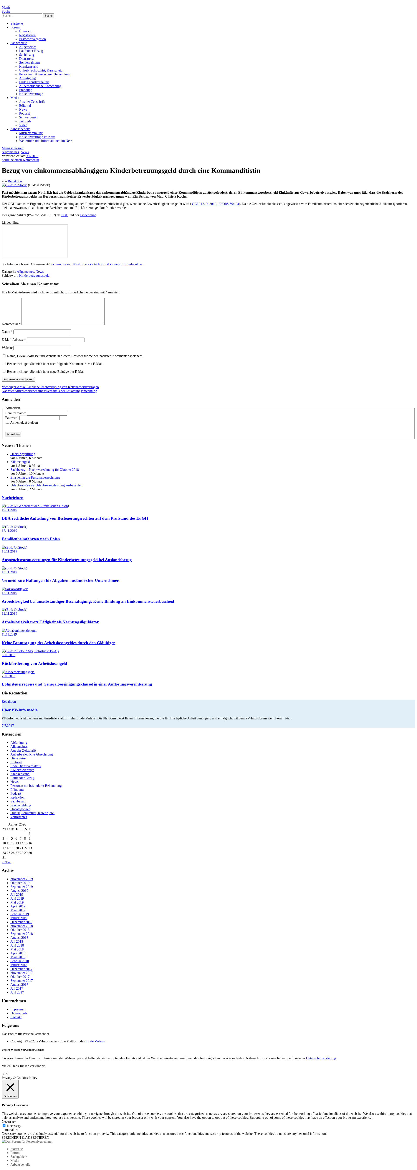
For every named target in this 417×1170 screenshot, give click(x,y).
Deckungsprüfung (22, 454)
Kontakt (16, 1017)
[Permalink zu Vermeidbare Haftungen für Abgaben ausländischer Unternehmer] (14, 568)
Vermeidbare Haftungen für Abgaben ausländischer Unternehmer (60, 580)
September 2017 (21, 980)
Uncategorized (20, 809)
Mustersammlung (31, 133)
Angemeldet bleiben (24, 422)
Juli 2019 (16, 894)
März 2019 (17, 910)
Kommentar (11, 324)
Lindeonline (88, 215)
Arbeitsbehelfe (20, 129)
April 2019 (17, 906)
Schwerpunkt (28, 117)
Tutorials (25, 121)
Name (7, 331)
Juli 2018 (16, 941)
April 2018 (17, 953)
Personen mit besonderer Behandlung (44, 74)
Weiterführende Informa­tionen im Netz (45, 141)
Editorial (25, 105)
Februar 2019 (19, 914)
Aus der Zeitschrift (32, 101)
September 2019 (21, 887)
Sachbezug (26, 55)
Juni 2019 (17, 898)
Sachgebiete (18, 43)
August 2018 (19, 937)
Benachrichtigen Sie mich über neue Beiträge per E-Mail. (46, 371)
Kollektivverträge (31, 94)
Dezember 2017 (21, 969)
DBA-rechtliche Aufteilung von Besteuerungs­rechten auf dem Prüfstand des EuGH (75, 518)
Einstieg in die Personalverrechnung (35, 477)
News (23, 109)
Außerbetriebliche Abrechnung (40, 86)
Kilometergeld (20, 462)
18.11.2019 (9, 531)
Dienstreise (26, 58)
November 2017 (21, 973)
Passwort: (12, 417)
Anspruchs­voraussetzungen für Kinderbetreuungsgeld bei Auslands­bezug (67, 560)
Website (7, 348)
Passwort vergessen (32, 39)
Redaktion (15, 181)
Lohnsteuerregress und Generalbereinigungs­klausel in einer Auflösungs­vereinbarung (77, 684)
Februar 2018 (19, 961)
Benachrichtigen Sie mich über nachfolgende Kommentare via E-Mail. (55, 364)
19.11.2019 (9, 510)
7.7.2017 (8, 725)
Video (23, 125)
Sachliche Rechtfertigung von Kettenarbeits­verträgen (50, 387)
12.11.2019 (9, 593)
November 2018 (21, 926)
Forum (15, 27)
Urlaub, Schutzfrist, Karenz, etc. (41, 70)
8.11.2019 (8, 655)
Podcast (24, 113)
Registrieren (27, 35)
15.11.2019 (9, 551)
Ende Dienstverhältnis (34, 82)
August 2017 (19, 984)
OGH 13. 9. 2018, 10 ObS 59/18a (215, 204)
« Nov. (6, 862)
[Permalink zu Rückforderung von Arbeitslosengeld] (30, 651)
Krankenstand (28, 66)
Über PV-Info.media (20, 710)
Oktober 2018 (20, 930)
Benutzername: (16, 413)
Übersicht (25, 31)
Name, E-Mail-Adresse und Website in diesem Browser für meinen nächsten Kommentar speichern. (75, 356)
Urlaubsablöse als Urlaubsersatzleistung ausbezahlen (46, 485)
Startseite (16, 23)
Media (14, 98)
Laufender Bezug (31, 51)
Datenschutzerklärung (321, 1058)
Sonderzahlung (29, 62)
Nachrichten (12, 497)
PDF (64, 215)
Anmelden (13, 434)
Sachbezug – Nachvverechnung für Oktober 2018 (44, 469)
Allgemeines (27, 47)
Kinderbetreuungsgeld (34, 275)
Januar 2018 (18, 965)
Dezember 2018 (21, 922)
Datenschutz (18, 1013)
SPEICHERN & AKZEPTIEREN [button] (25, 1137)
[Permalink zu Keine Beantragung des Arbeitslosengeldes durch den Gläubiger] (19, 630)
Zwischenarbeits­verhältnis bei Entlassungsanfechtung (49, 391)
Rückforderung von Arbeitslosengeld (34, 663)
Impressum (17, 1009)
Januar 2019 (18, 918)
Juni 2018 (17, 945)
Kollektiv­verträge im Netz (37, 137)
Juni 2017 (17, 992)
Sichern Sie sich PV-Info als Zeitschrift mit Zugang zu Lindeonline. (96, 264)
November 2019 (21, 879)
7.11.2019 (8, 676)
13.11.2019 (9, 572)
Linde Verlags (95, 1041)
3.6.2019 (32, 156)
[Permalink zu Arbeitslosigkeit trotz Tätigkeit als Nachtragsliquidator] (14, 609)
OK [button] (5, 1074)
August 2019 (19, 890)
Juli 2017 (16, 988)
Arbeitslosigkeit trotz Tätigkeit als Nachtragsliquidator (50, 622)
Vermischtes (18, 817)
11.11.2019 (9, 634)
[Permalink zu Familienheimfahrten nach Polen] (14, 527)
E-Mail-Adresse (14, 339)
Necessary (14, 1126)
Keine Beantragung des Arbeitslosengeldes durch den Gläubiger (58, 643)
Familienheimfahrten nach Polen (31, 539)
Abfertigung (27, 78)
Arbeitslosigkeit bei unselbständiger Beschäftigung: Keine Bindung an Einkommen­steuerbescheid (88, 601)
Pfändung (25, 90)
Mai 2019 (17, 902)
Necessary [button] (9, 1121)
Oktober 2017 (20, 977)
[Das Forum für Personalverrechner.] (27, 1141)
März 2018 (17, 957)
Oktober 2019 (20, 883)
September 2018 (21, 933)
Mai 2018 (17, 949)
